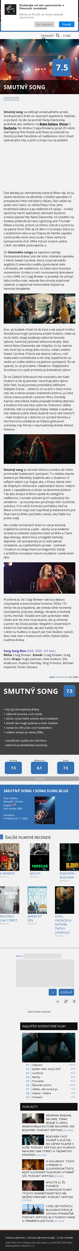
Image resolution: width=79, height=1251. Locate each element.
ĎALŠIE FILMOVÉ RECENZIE (28, 837)
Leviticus (37, 1073)
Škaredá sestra (41, 1085)
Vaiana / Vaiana (41, 1093)
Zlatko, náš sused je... (45, 1089)
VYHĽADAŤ (47, 35)
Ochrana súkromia (15, 1237)
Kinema (13, 760)
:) (52, 992)
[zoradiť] (74, 1001)
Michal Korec (62, 677)
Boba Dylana (49, 124)
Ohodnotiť (40, 778)
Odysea (37, 1065)
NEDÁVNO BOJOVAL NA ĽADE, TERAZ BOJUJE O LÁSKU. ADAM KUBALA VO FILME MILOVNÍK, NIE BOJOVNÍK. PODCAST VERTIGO (48, 1122)
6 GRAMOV (7, 873)
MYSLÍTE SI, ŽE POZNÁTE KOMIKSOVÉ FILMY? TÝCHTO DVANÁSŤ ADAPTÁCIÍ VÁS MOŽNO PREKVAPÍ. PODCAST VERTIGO (47, 1189)
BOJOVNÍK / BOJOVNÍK (68, 875)
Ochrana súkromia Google (41, 1237)
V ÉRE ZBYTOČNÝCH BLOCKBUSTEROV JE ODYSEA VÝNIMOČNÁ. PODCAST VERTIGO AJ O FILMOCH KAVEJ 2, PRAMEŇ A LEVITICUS (48, 1213)
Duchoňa (10, 128)
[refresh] (66, 1001)
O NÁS (67, 35)
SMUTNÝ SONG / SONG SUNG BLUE (36, 790)
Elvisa (63, 124)
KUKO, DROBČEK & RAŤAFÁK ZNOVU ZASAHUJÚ (63, 924)
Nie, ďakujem (44, 24)
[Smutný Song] (39, 323)
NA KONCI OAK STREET (8, 918)
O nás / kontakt (65, 1237)
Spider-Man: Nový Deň (46, 1069)
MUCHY (35, 873)
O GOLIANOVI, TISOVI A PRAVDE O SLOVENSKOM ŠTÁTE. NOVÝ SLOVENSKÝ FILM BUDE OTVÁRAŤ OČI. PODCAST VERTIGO (48, 1168)
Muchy (36, 1077)
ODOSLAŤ (66, 992)
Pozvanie (38, 1081)
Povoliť (67, 24)
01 (58, 1001)
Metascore (39, 760)
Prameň (37, 1097)
